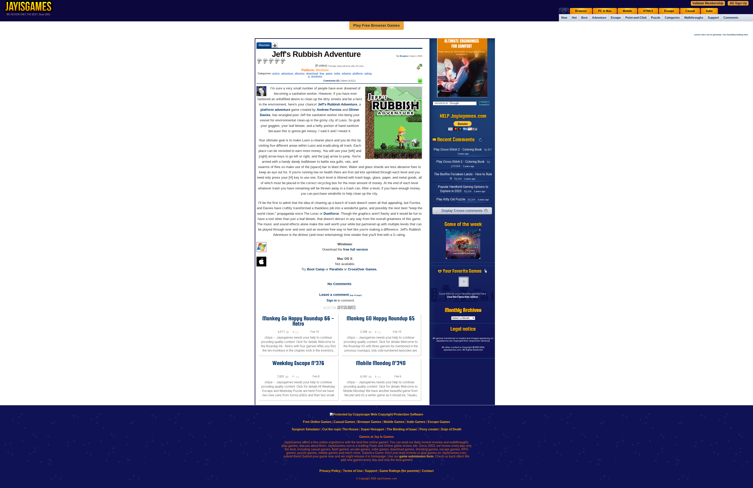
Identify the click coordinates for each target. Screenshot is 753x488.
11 (293, 376)
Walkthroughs (693, 17)
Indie (709, 11)
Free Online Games (317, 421)
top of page (355, 295)
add (464, 282)
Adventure (599, 17)
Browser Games (369, 421)
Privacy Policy (330, 471)
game (329, 73)
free (322, 73)
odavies (346, 73)
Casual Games (344, 421)
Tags (564, 11)
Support (713, 17)
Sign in (331, 300)
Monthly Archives (463, 310)
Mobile (627, 11)
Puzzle (655, 17)
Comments (730, 17)
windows (316, 76)
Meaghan (404, 56)
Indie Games (416, 421)
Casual (690, 11)
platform (358, 73)
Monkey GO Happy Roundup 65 (380, 318)
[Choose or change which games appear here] (485, 271)
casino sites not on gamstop (707, 35)
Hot (574, 17)
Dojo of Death (451, 429)
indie (337, 73)
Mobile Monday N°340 (381, 363)
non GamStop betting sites (735, 35)
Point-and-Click (636, 17)
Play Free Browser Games (376, 25)
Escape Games (439, 421)
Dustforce (331, 213)
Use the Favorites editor (462, 296)
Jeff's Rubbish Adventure (337, 104)
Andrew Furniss (329, 110)
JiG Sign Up (738, 3)
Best (584, 17)
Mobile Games (394, 421)
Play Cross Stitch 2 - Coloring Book (458, 149)
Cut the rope (331, 429)
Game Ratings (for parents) (399, 471)
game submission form (416, 456)
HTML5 (648, 11)
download (312, 73)
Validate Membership (707, 3)
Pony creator (429, 429)
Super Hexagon (372, 429)
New (564, 17)
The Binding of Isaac (402, 429)
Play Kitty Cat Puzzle (450, 199)
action (276, 73)
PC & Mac (605, 11)
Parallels (336, 269)
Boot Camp (316, 269)
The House (350, 429)
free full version (355, 249)
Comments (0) (331, 80)
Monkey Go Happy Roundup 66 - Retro (298, 321)
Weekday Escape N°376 (298, 363)
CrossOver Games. (362, 269)
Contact (428, 471)
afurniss (300, 73)
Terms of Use (353, 471)
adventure (287, 73)
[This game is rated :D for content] (420, 81)
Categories (672, 17)
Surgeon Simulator (306, 429)
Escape (616, 17)
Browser (581, 11)
